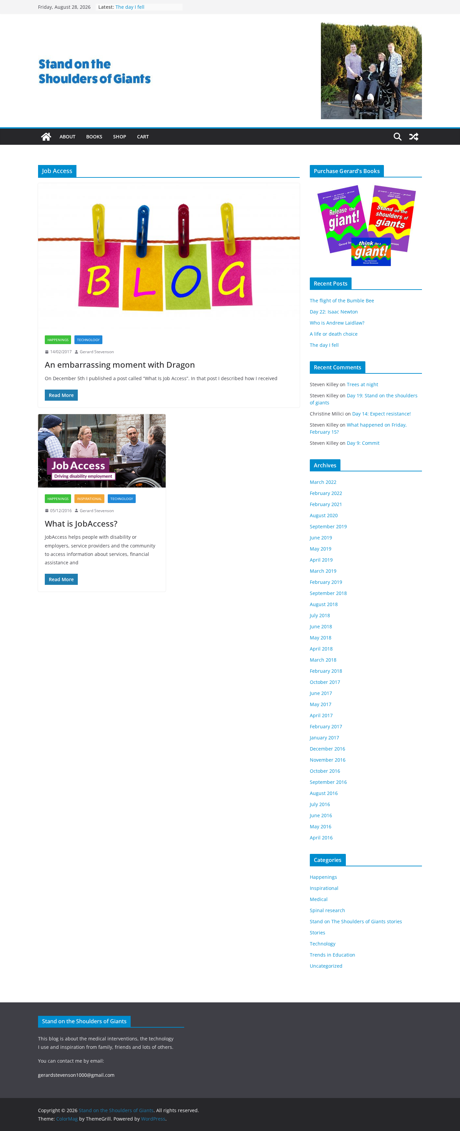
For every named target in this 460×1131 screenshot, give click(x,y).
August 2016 (324, 793)
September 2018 (328, 593)
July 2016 (320, 804)
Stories (317, 932)
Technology (88, 339)
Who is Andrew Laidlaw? (337, 323)
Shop (119, 136)
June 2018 (321, 626)
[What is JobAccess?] (102, 451)
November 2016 (328, 760)
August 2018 (324, 604)
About (67, 136)
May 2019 (320, 548)
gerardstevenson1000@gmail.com (76, 1075)
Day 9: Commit (363, 443)
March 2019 (323, 571)
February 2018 (326, 671)
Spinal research (327, 910)
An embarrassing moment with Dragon (120, 364)
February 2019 (326, 582)
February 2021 (326, 504)
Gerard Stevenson (97, 352)
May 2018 (320, 637)
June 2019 (321, 537)
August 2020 (324, 515)
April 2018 (321, 648)
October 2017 (325, 682)
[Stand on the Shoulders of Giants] (46, 137)
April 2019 (321, 560)
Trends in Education (332, 955)
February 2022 (326, 493)
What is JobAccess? (81, 523)
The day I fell (324, 345)
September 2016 (328, 782)
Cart (143, 136)
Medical (319, 899)
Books (94, 136)
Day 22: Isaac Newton (334, 311)
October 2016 (325, 771)
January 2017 (324, 737)
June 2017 (321, 693)
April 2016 (321, 837)
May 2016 (320, 826)
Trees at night (362, 384)
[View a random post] (414, 137)
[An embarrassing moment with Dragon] (169, 256)
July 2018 (320, 615)
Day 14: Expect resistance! (381, 413)
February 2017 (326, 726)
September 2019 (328, 526)
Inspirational (89, 498)
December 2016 (327, 748)
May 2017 (320, 704)
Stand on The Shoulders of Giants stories (356, 921)
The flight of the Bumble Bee (342, 300)
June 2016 (321, 815)
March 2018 (323, 660)
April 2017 (321, 715)
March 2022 (323, 482)
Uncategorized (326, 966)
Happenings (57, 339)
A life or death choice (139, 7)
